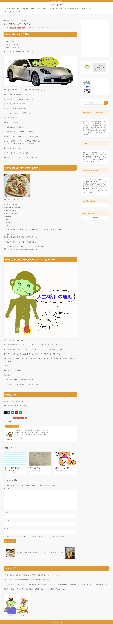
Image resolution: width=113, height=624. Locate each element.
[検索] (106, 103)
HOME (7, 20)
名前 (6, 512)
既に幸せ (24, 20)
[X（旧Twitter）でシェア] (5, 412)
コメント (7, 489)
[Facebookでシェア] (8, 412)
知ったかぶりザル (15, 20)
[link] (17, 439)
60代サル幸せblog (56, 5)
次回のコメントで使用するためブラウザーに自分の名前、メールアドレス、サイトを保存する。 (37, 536)
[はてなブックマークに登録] (12, 412)
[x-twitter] (21, 439)
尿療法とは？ (95, 161)
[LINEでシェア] (20, 412)
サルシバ (10, 439)
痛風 (10, 421)
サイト (6, 528)
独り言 (19, 27)
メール (6, 520)
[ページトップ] (109, 620)
